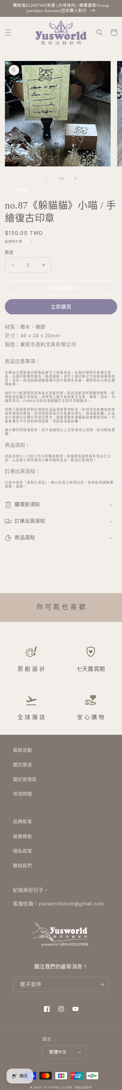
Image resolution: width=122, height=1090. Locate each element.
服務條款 (22, 836)
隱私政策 (22, 851)
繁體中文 (58, 1051)
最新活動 (22, 750)
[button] (8, 32)
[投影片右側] (75, 178)
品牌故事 (22, 821)
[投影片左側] (47, 178)
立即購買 (61, 307)
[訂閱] (101, 984)
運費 (25, 241)
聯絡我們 (22, 865)
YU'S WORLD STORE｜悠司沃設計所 (67, 1087)
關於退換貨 (25, 779)
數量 (9, 252)
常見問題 (22, 793)
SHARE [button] (20, 189)
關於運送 (22, 764)
